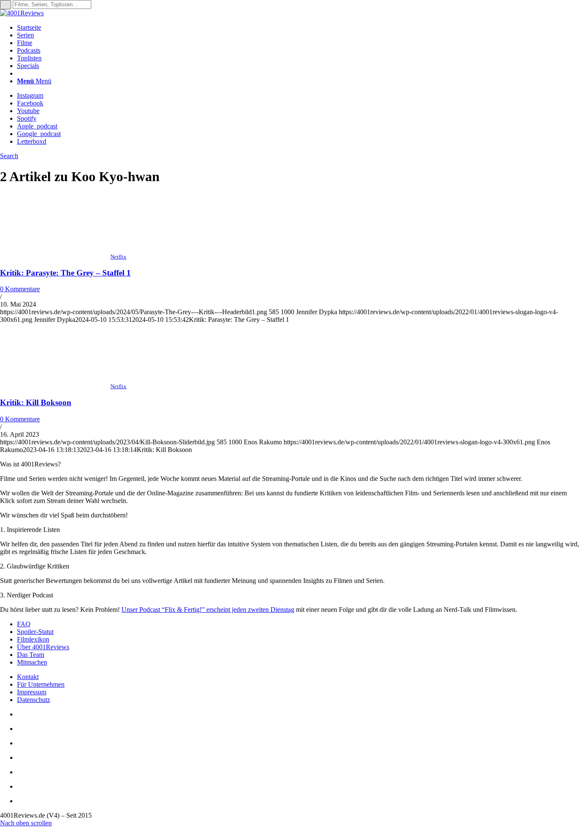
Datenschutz (33, 699)
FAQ (24, 624)
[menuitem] (298, 27)
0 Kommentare (20, 289)
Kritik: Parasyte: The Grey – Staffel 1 (65, 272)
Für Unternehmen (41, 684)
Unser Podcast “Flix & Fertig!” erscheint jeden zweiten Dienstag (207, 609)
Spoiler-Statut (35, 631)
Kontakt (28, 676)
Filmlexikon (33, 639)
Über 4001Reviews (43, 647)
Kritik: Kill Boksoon (35, 402)
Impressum (31, 692)
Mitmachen (32, 662)
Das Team (30, 654)
